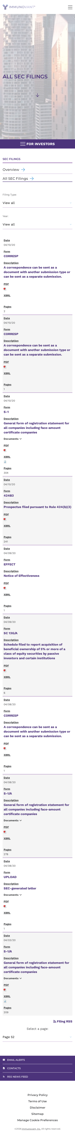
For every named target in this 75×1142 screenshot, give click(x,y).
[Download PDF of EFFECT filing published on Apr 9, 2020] (5, 588)
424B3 (9, 495)
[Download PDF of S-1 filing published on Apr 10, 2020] (5, 450)
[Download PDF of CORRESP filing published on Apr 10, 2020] (5, 288)
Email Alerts (16, 1059)
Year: (5, 216)
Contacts (14, 1068)
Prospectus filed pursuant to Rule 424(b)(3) (37, 507)
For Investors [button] (40, 144)
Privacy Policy (38, 1095)
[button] (70, 7)
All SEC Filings (15, 178)
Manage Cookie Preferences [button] (37, 1120)
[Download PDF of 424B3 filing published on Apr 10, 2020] (5, 519)
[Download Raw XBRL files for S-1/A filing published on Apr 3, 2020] (5, 1001)
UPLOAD (10, 877)
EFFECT (10, 564)
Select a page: (37, 1028)
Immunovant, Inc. (31, 1128)
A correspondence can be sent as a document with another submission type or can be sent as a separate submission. (37, 272)
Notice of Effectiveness (21, 575)
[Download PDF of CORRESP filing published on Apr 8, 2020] (5, 748)
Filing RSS (62, 1021)
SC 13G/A (10, 633)
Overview (11, 170)
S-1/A (8, 793)
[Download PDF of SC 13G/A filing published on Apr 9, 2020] (5, 670)
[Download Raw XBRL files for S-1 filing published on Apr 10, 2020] (5, 461)
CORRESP (11, 256)
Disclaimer (37, 1107)
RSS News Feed (17, 1076)
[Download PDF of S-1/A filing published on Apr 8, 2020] (5, 831)
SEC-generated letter (20, 888)
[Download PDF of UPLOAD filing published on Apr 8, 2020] (5, 906)
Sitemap (37, 1114)
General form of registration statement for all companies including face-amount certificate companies (36, 427)
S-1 (6, 412)
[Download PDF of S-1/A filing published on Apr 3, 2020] (5, 989)
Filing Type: (10, 194)
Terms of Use (37, 1101)
